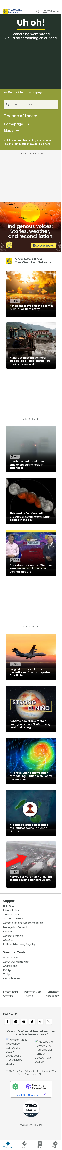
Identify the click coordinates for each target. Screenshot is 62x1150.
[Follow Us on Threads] (40, 1022)
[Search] (37, 11)
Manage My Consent (15, 927)
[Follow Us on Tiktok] (32, 1022)
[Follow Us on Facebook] (7, 1022)
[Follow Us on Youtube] (24, 1022)
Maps (8, 130)
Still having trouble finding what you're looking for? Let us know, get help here (27, 142)
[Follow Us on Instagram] (16, 1022)
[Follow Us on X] (49, 1022)
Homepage (13, 124)
